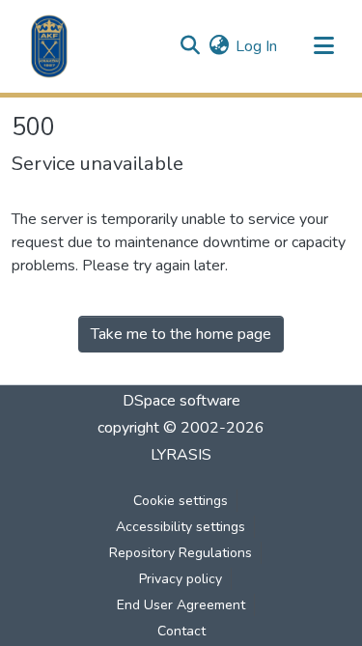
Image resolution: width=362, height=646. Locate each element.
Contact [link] (181, 631)
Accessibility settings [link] (180, 527)
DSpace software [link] (181, 400)
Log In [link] (256, 46)
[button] (49, 46)
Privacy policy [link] (180, 579)
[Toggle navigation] (323, 46)
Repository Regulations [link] (180, 553)
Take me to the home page (181, 334)
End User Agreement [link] (181, 605)
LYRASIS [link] (181, 454)
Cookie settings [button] (180, 501)
